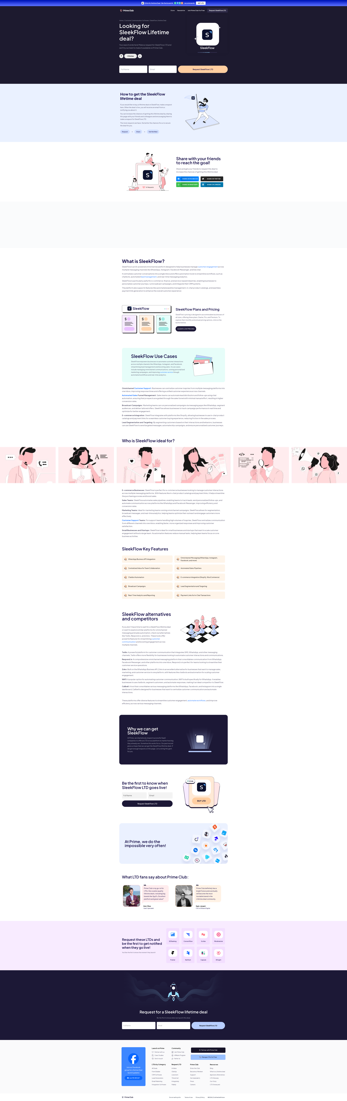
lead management (149, 277)
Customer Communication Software (137, 20)
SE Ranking (172, 941)
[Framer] (172, 953)
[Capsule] (203, 953)
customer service (166, 372)
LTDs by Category (159, 1064)
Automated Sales (129, 395)
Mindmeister (218, 941)
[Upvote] (121, 56)
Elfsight (218, 960)
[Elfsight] (218, 953)
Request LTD (176, 1064)
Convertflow (188, 941)
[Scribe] (203, 934)
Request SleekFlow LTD (203, 69)
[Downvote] (140, 56)
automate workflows (197, 700)
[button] (187, 178)
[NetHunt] (188, 953)
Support (193, 1075)
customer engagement (208, 267)
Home (121, 20)
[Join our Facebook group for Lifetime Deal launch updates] (133, 1058)
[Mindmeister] (218, 934)
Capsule (203, 960)
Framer (172, 960)
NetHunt (188, 960)
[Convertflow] (188, 934)
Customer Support (142, 388)
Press (192, 1081)
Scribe (203, 941)
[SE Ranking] (172, 934)
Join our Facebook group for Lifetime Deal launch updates (133, 1070)
